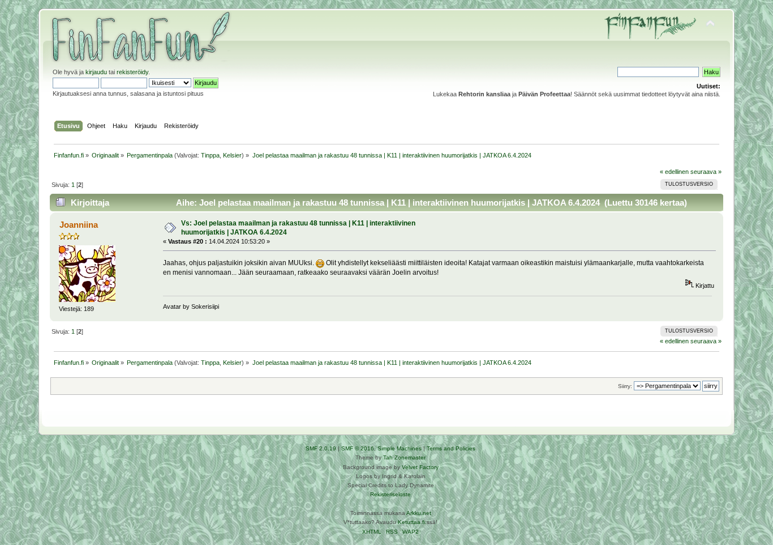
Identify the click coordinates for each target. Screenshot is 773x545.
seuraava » (706, 171)
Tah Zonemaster (404, 457)
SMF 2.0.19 (321, 448)
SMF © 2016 (357, 448)
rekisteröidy (132, 72)
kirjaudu (96, 72)
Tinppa (210, 155)
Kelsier (232, 155)
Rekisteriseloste (390, 494)
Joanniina (78, 224)
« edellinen (674, 171)
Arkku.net (418, 513)
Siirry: (625, 386)
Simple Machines (399, 448)
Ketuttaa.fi (411, 522)
